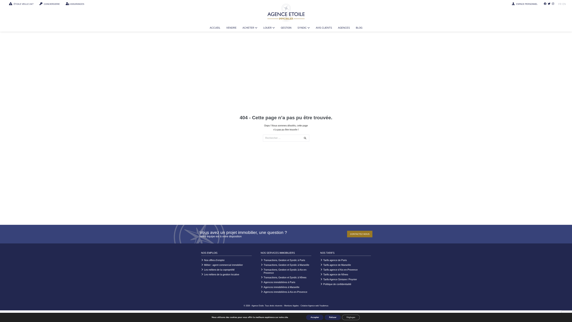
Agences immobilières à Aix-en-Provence (285, 292)
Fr (560, 4)
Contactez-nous (359, 234)
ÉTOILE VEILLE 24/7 (23, 4)
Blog (359, 28)
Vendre (231, 28)
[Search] (305, 138)
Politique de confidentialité (337, 284)
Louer (267, 28)
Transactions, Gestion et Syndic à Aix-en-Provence (285, 271)
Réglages (350, 317)
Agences (344, 28)
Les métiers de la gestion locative (221, 274)
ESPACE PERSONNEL (527, 4)
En (564, 4)
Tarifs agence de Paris (335, 260)
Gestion (286, 28)
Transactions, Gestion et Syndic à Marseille (286, 265)
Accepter (315, 317)
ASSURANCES (77, 4)
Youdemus (323, 306)
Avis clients (324, 28)
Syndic (302, 28)
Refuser (332, 317)
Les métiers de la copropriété (219, 269)
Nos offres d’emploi (214, 260)
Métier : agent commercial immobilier (223, 265)
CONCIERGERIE (51, 4)
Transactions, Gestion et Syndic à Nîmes (285, 277)
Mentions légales (291, 306)
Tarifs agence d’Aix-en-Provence (340, 269)
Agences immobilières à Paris (279, 282)
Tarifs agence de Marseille (337, 265)
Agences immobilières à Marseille (281, 287)
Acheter (249, 28)
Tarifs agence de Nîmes (335, 274)
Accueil (215, 28)
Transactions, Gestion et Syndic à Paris (284, 260)
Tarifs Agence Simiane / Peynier (340, 279)
